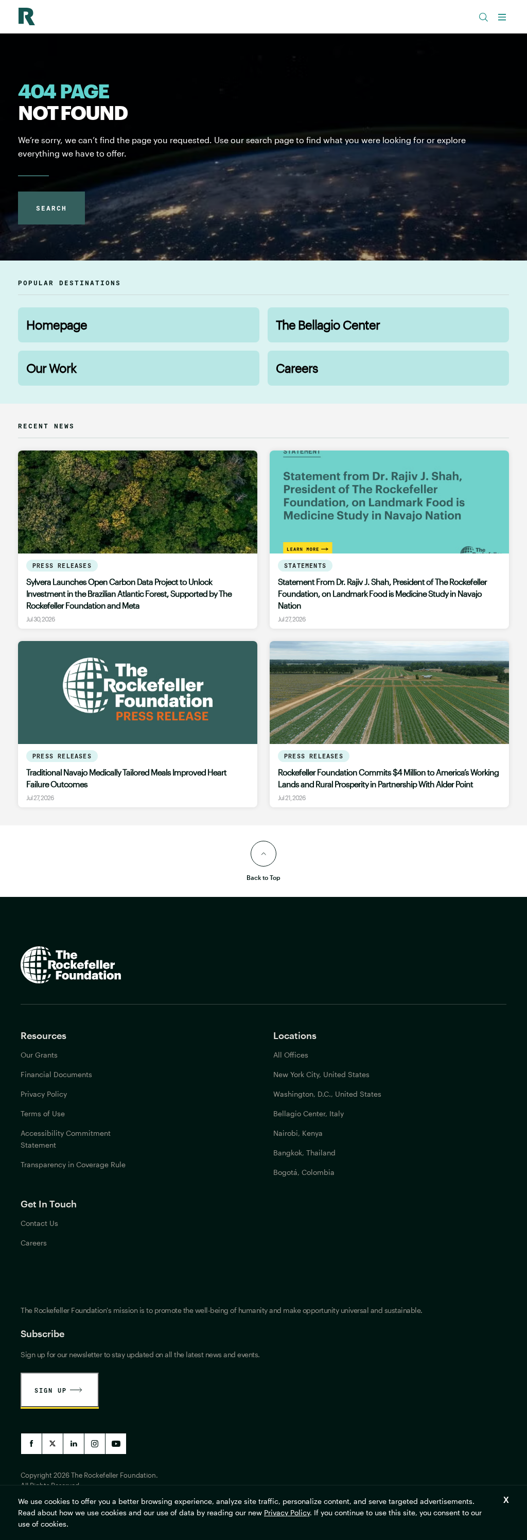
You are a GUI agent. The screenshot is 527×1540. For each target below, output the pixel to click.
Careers (297, 367)
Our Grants (39, 1054)
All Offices (290, 1054)
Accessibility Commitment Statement (66, 1139)
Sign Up (50, 1390)
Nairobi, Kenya (298, 1133)
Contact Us (39, 1223)
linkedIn (73, 1443)
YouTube (116, 1443)
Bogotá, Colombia (304, 1172)
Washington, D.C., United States (327, 1093)
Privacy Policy (287, 1512)
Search (51, 208)
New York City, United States (321, 1074)
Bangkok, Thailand (304, 1152)
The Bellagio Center (328, 324)
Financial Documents (56, 1074)
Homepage (56, 324)
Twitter (52, 1443)
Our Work (51, 367)
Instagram (94, 1443)
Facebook (31, 1443)
